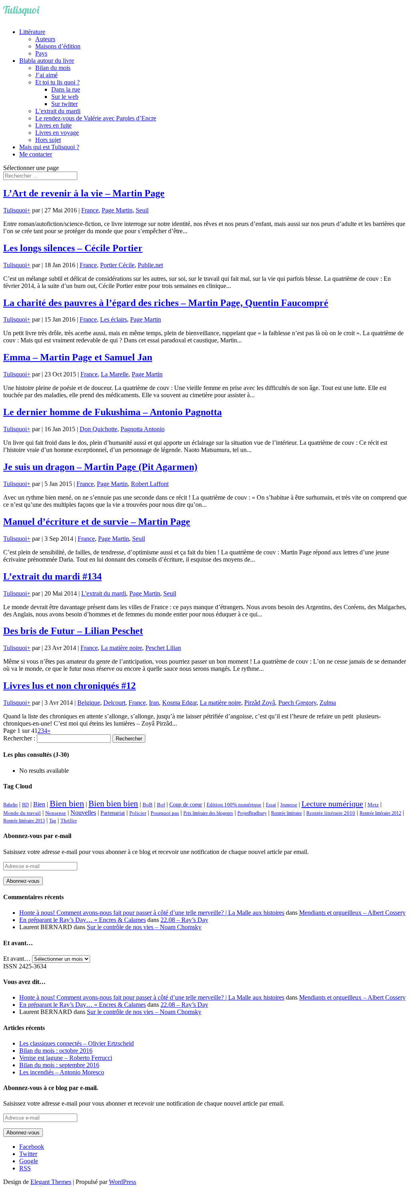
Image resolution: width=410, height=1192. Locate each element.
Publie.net (150, 265)
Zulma (328, 702)
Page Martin (117, 210)
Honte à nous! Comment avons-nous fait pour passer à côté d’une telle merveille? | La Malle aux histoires (151, 912)
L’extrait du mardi (57, 111)
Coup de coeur (185, 804)
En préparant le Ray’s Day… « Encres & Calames (82, 919)
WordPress (122, 1181)
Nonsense (55, 813)
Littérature (32, 31)
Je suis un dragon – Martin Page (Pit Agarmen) (100, 467)
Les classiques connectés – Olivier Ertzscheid (76, 1043)
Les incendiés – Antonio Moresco (61, 1072)
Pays (41, 53)
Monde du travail (22, 813)
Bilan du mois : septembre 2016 (59, 1065)
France (89, 210)
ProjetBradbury (252, 813)
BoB (148, 805)
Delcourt (114, 702)
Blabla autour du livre (46, 60)
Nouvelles (83, 812)
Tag (52, 821)
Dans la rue (65, 89)
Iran (154, 702)
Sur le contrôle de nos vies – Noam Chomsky (144, 927)
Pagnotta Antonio (143, 429)
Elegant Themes (50, 1181)
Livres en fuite (53, 125)
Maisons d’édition (57, 46)
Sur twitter (64, 103)
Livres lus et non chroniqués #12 (69, 685)
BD (25, 805)
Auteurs (45, 39)
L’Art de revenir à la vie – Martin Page (84, 193)
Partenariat (112, 813)
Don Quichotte (98, 429)
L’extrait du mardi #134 (52, 576)
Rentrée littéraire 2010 (330, 813)
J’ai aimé (46, 75)
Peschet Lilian (163, 647)
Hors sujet (48, 139)
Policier (137, 813)
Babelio (10, 805)
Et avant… (16, 958)
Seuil (142, 210)
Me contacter (35, 154)
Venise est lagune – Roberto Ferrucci (65, 1057)
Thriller (68, 821)
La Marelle (115, 374)
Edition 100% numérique (234, 805)
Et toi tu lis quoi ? (57, 82)
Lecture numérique (332, 803)
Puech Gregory (297, 702)
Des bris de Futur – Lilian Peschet (73, 631)
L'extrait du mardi (103, 593)
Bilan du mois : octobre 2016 (55, 1050)
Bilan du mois (52, 67)
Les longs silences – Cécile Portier (73, 248)
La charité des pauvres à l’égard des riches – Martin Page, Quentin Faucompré (165, 303)
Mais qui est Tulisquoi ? (49, 147)
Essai (271, 805)
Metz (373, 805)
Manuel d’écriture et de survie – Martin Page (96, 521)
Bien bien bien (113, 803)
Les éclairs (113, 319)
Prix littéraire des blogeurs (208, 813)
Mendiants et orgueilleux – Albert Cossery (352, 912)
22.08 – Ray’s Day (184, 919)
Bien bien (67, 803)
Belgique (88, 702)
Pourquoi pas (165, 813)
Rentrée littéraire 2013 (24, 821)
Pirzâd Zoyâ (259, 702)
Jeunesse (288, 805)
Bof (161, 805)
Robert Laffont (150, 483)
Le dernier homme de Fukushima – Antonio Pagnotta (112, 412)
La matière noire (121, 647)
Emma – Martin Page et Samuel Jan (77, 357)
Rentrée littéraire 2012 (380, 813)
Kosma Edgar (179, 702)
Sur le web (64, 96)
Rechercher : (19, 738)
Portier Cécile (117, 265)
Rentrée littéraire (286, 813)
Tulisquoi (15, 210)
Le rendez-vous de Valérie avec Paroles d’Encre (95, 118)
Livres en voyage (57, 132)
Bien (39, 804)
